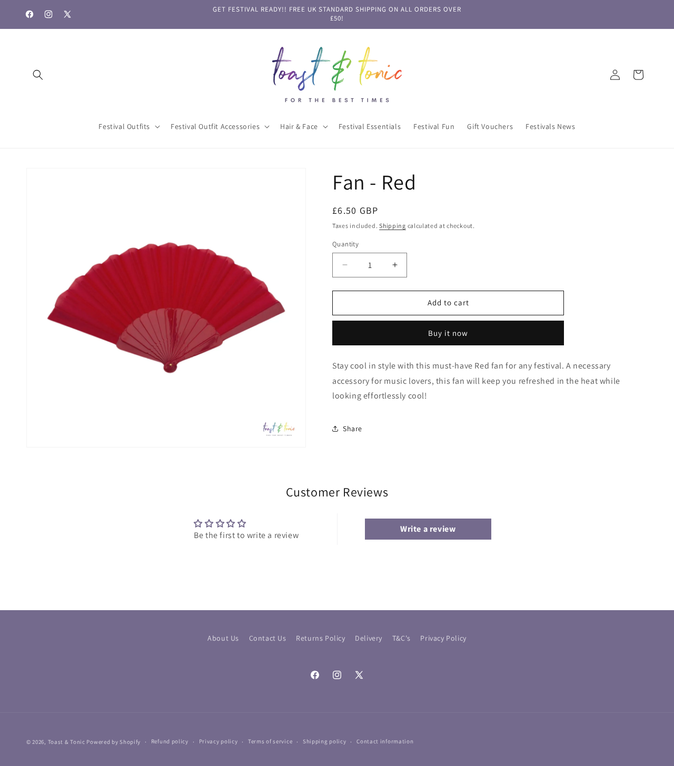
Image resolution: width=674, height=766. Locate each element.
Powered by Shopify (113, 741)
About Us (223, 638)
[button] (37, 74)
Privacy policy (218, 741)
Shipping (392, 226)
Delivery (368, 638)
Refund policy (170, 741)
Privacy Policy (443, 638)
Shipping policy (324, 741)
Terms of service (270, 741)
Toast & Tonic (67, 741)
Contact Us (267, 638)
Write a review (427, 528)
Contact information (384, 741)
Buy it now (448, 333)
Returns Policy (320, 638)
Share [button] (352, 428)
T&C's (401, 638)
